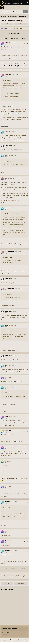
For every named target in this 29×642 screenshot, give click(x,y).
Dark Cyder (8, 74)
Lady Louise (8, 430)
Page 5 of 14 (14, 38)
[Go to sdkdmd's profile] (2, 132)
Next (23, 38)
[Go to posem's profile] (2, 28)
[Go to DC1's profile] (2, 378)
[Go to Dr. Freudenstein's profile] (2, 178)
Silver (6, 42)
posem (5, 28)
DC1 (6, 377)
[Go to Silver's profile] (2, 43)
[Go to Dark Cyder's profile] (2, 75)
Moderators (12, 42)
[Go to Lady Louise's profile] (2, 431)
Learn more (3, 2)
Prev (5, 38)
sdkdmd (7, 131)
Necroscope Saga (17, 28)
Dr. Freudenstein (9, 178)
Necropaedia (4, 126)
